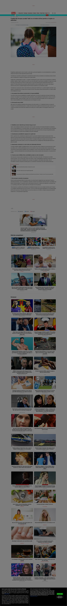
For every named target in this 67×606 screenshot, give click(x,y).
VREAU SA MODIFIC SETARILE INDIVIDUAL (60, 597)
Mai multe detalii (7, 593)
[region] (33, 596)
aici (7, 600)
